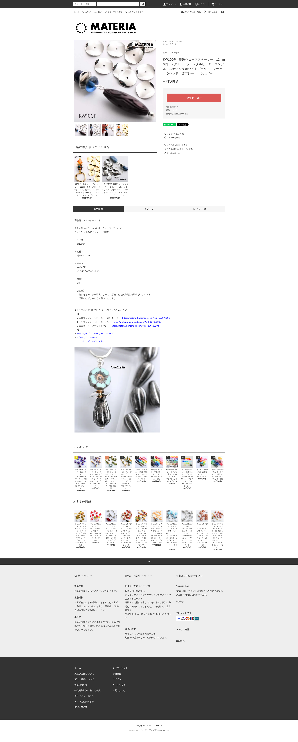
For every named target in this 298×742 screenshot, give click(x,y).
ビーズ (172, 41)
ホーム (76, 12)
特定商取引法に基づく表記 (177, 114)
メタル (179, 41)
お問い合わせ (212, 12)
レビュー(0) (199, 209)
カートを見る (119, 685)
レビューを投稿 (173, 137)
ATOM (84, 707)
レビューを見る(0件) (175, 134)
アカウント (171, 4)
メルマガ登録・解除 (192, 12)
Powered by (133, 731)
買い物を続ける (173, 153)
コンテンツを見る (135, 12)
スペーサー (174, 44)
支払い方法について (84, 673)
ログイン (202, 4)
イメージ (149, 209)
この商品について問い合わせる (180, 149)
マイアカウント (120, 668)
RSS (76, 707)
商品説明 (98, 209)
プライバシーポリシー (85, 696)
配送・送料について (84, 679)
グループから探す (115, 12)
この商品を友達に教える (177, 145)
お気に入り (175, 106)
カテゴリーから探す (93, 12)
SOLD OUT (194, 98)
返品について (171, 110)
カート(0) (219, 4)
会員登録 (187, 4)
